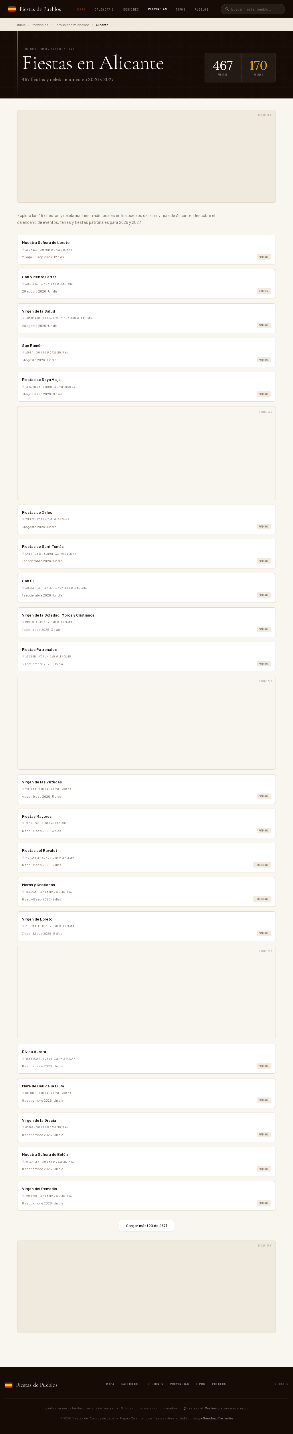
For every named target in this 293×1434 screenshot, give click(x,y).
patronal (264, 256)
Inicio (21, 25)
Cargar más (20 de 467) (146, 1225)
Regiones (131, 9)
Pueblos (202, 9)
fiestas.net (111, 1408)
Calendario (104, 9)
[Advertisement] (146, 159)
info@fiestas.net (190, 1408)
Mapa (81, 9)
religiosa (264, 291)
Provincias (157, 9)
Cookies (281, 1384)
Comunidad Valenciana (72, 25)
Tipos (180, 9)
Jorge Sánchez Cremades (213, 1418)
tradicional (262, 864)
